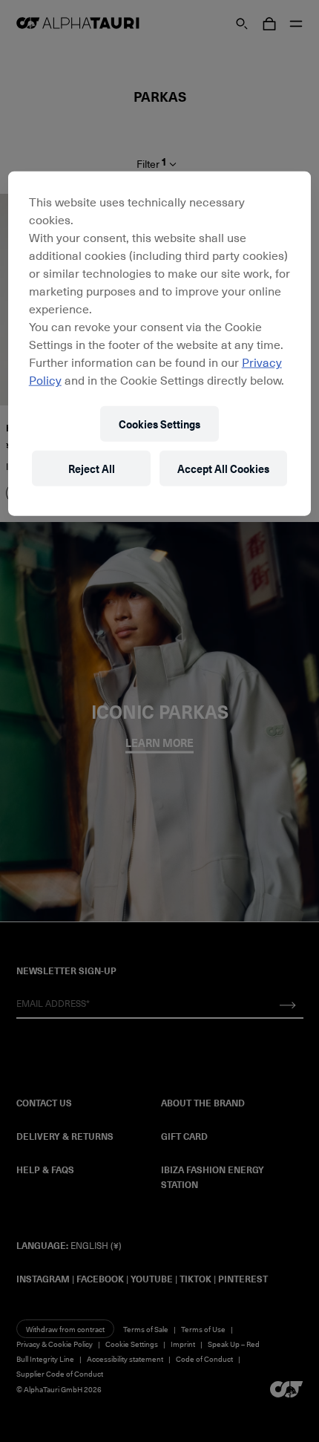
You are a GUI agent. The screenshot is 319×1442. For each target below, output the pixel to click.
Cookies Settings (159, 423)
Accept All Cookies (223, 468)
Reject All (91, 468)
